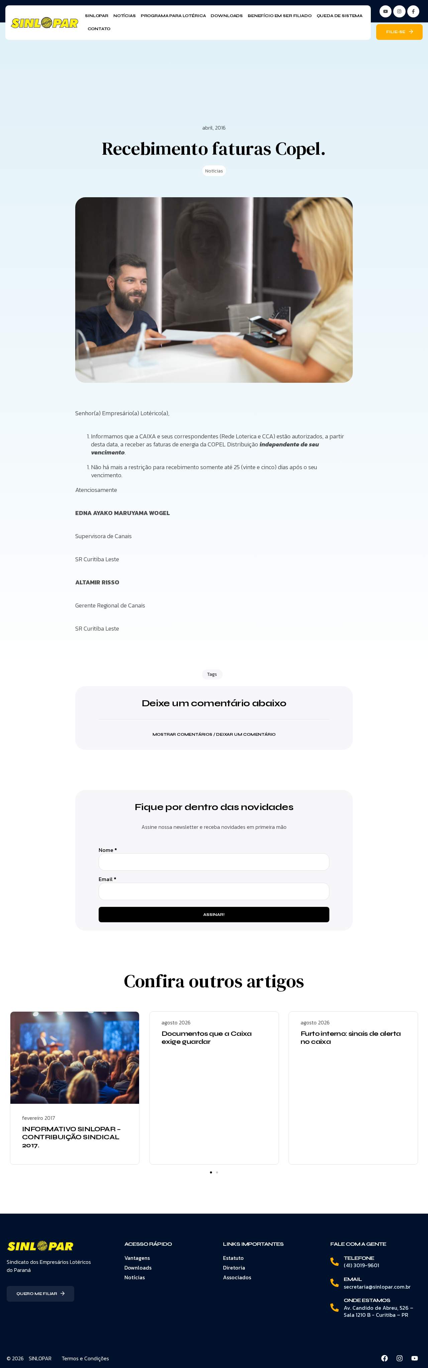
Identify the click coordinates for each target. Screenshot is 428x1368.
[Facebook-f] (413, 11)
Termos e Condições (85, 1358)
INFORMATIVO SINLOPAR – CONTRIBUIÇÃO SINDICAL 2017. (71, 1137)
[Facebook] (384, 1358)
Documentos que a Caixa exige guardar (207, 1037)
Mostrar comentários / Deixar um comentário (214, 734)
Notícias (214, 170)
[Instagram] (399, 11)
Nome (108, 850)
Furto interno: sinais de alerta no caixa (351, 1037)
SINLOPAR (40, 1358)
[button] (214, 730)
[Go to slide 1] (211, 1172)
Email (107, 879)
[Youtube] (414, 1358)
